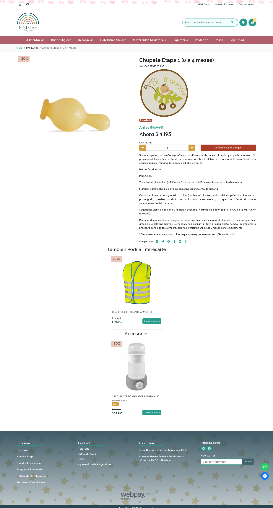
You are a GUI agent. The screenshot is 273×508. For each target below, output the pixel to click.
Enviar (248, 461)
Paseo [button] (219, 40)
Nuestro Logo (25, 456)
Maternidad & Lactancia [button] (149, 40)
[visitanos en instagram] (20, 4)
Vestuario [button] (201, 40)
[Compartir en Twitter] (162, 241)
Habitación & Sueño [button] (113, 40)
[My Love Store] (99, 22)
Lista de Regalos (224, 4)
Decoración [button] (86, 40)
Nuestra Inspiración (29, 463)
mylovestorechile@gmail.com (95, 464)
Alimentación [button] (35, 40)
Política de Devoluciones (31, 476)
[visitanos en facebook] (27, 4)
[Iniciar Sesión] (243, 22)
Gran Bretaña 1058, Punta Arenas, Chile (163, 450)
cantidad (145, 142)
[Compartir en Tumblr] (174, 241)
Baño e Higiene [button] (61, 40)
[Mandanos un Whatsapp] (265, 467)
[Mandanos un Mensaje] (265, 476)
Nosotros (22, 450)
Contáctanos (246, 4)
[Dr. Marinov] (164, 93)
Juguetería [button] (180, 40)
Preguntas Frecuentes (30, 469)
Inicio (20, 47)
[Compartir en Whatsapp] (185, 241)
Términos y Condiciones (31, 482)
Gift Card (203, 4)
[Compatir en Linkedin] (180, 241)
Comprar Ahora (152, 321)
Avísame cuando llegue (228, 147)
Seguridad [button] (237, 40)
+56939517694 (87, 454)
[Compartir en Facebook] (157, 241)
